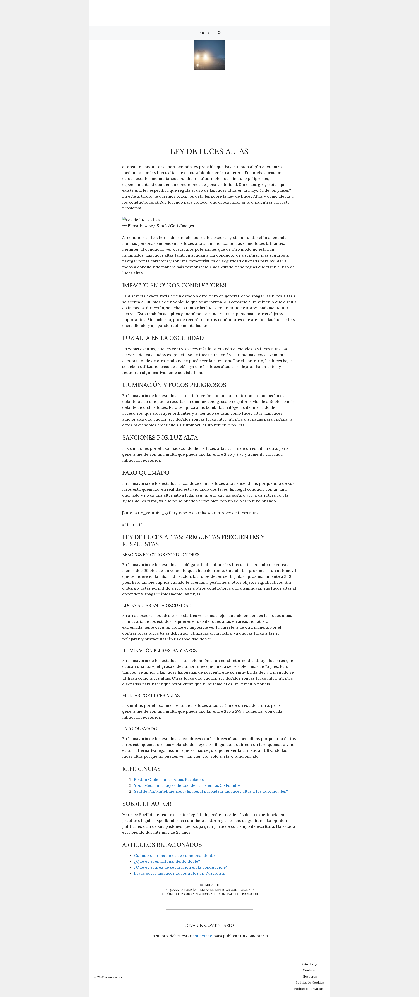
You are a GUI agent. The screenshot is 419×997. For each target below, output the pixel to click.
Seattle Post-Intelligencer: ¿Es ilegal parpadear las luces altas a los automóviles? (211, 791)
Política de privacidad (309, 989)
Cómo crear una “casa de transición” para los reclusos (212, 894)
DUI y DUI (212, 885)
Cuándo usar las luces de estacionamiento (174, 855)
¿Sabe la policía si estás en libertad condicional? (212, 890)
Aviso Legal (309, 964)
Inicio (203, 33)
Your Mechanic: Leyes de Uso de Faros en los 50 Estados (187, 785)
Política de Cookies (310, 983)
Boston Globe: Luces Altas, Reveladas (169, 779)
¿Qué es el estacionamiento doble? (167, 861)
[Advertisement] (209, 103)
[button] (219, 33)
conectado (202, 935)
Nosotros (310, 976)
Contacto (309, 970)
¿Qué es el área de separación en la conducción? (180, 867)
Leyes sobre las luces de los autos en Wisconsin (179, 873)
